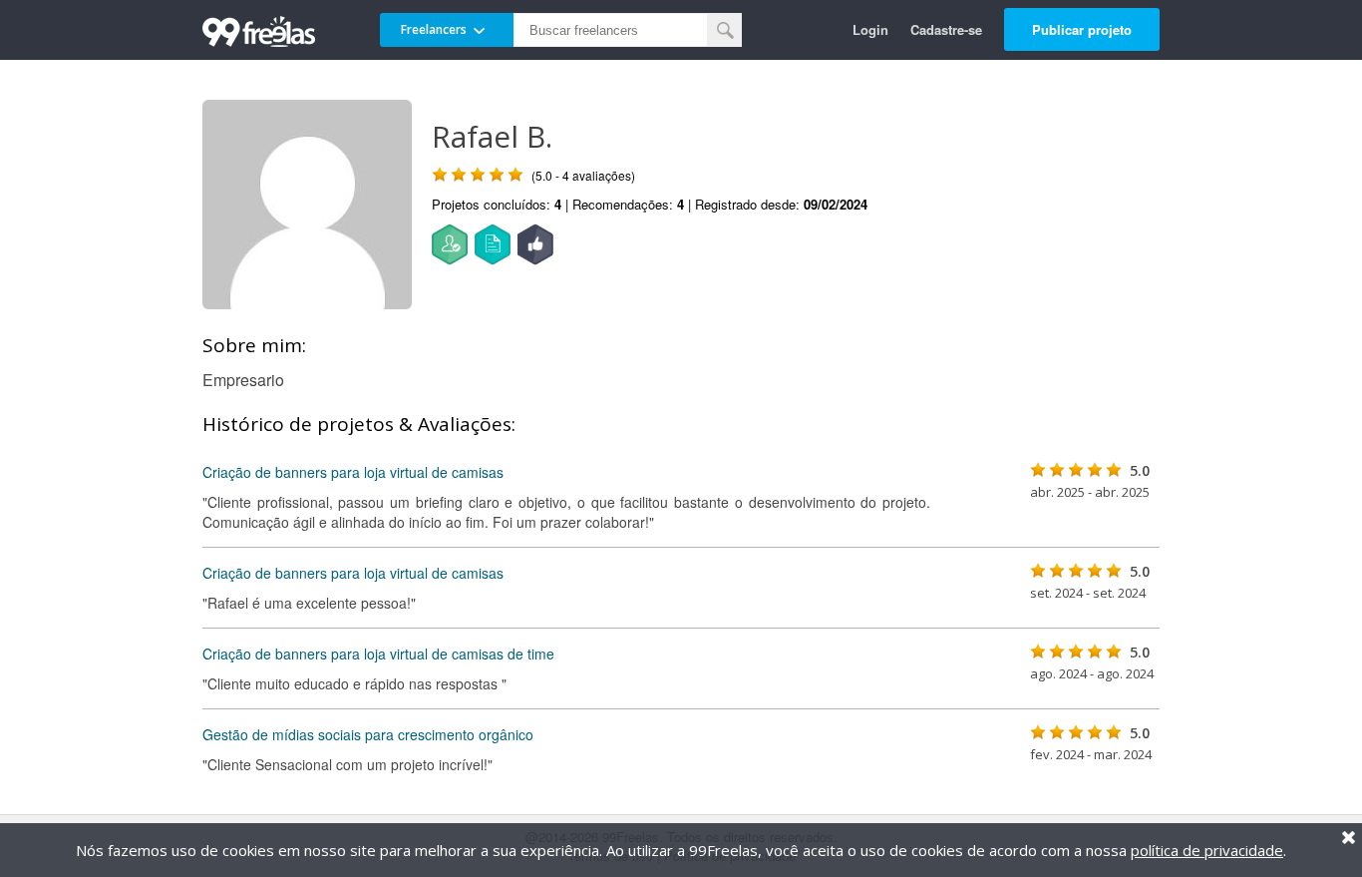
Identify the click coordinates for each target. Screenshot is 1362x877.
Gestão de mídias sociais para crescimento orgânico (367, 734)
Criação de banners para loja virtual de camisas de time (378, 653)
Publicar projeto (1082, 29)
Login (870, 29)
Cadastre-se (946, 29)
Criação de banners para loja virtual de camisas (353, 472)
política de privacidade (1207, 850)
